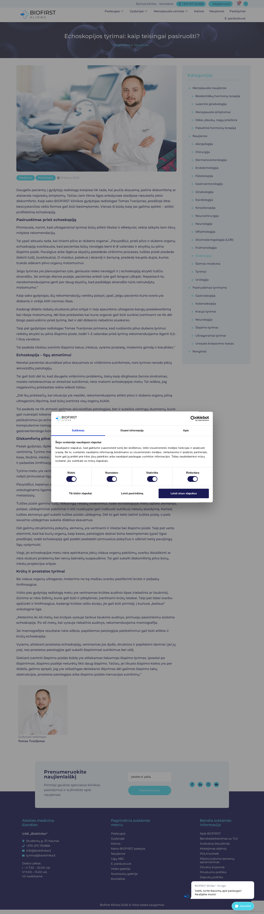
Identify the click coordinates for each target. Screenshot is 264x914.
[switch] (112, 479)
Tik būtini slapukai (80, 493)
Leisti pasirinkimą (132, 493)
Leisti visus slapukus (184, 493)
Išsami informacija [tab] (132, 430)
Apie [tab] (186, 430)
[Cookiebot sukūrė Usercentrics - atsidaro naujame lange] (193, 418)
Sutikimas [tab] (78, 430)
